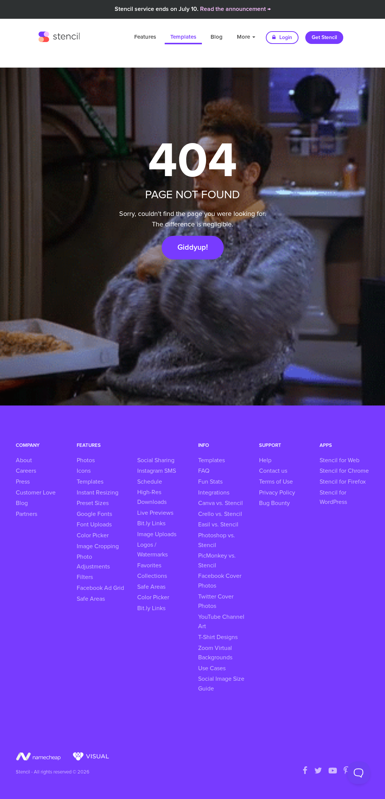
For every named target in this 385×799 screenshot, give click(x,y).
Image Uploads (156, 534)
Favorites (149, 565)
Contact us (273, 471)
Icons (84, 471)
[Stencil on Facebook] (305, 771)
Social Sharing (155, 460)
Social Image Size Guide (221, 684)
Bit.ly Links (151, 523)
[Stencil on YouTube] (333, 771)
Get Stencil (324, 37)
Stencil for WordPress (333, 497)
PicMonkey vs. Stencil (217, 560)
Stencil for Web (339, 460)
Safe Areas (91, 599)
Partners (26, 514)
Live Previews (155, 513)
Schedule (149, 482)
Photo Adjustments (93, 562)
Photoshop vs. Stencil (216, 540)
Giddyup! (193, 247)
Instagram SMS (156, 471)
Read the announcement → (235, 9)
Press (23, 482)
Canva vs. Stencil (220, 503)
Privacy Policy (277, 493)
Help (265, 460)
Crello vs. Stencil (220, 514)
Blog (217, 37)
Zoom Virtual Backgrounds (215, 653)
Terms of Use (276, 482)
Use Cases (212, 668)
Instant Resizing (97, 493)
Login (285, 37)
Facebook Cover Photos (219, 581)
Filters (85, 577)
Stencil (59, 35)
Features (145, 37)
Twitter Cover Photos (215, 601)
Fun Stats (210, 482)
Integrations (213, 493)
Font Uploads (94, 525)
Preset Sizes (93, 503)
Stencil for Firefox (343, 482)
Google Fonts (94, 514)
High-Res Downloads (152, 497)
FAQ (203, 471)
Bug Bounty (274, 503)
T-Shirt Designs (218, 637)
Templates (183, 37)
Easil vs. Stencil (218, 525)
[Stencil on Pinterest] (347, 771)
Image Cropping (98, 546)
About (24, 460)
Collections (152, 576)
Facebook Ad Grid (100, 588)
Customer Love (36, 493)
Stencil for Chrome (344, 471)
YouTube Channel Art (221, 622)
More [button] (244, 37)
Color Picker (93, 535)
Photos (86, 460)
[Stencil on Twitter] (318, 771)
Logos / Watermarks (152, 550)
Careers (26, 471)
